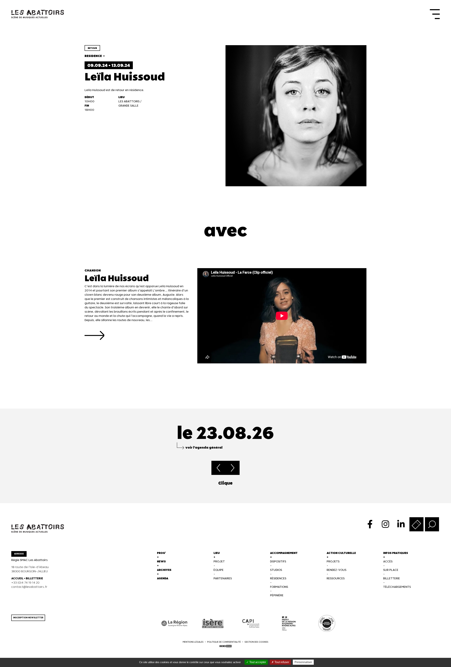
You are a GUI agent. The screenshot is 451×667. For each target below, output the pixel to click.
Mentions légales (193, 642)
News (161, 561)
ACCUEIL (17, 578)
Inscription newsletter (28, 617)
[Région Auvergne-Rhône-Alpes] (174, 623)
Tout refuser (281, 662)
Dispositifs (278, 561)
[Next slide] (439, 483)
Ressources (336, 578)
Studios (276, 570)
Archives (164, 570)
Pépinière (276, 595)
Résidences (278, 578)
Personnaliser (303, 662)
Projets (333, 561)
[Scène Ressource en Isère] (326, 623)
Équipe (219, 570)
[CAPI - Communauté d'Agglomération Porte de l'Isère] (250, 623)
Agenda (162, 578)
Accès (388, 561)
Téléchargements (397, 587)
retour (92, 48)
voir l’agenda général (204, 447)
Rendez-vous (336, 570)
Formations (279, 587)
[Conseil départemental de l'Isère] (212, 623)
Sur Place (390, 570)
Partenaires (223, 578)
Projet (219, 561)
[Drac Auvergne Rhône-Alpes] (288, 623)
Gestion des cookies (256, 642)
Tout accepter (257, 662)
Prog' (161, 553)
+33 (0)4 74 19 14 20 (25, 582)
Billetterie (391, 578)
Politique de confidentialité (224, 642)
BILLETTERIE (34, 578)
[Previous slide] (11, 483)
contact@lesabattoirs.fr (29, 587)
